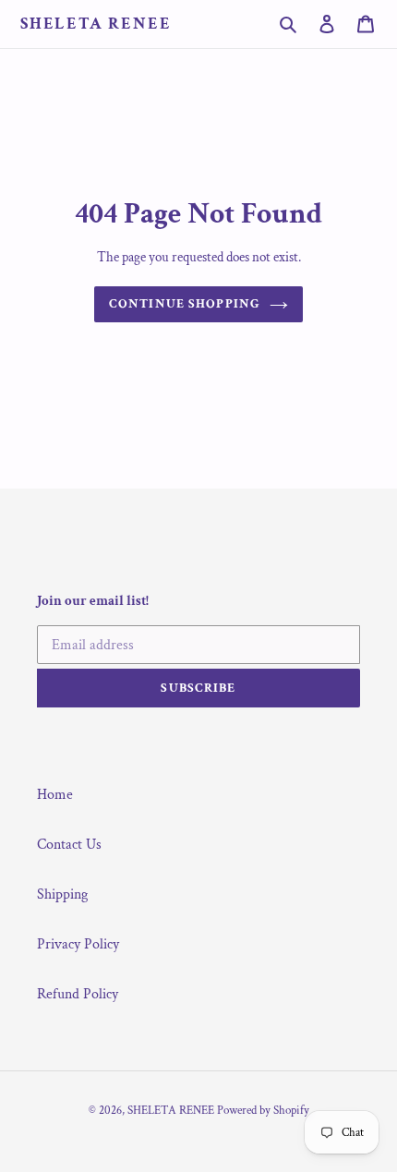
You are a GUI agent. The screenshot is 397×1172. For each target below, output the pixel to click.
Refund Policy (77, 994)
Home (55, 794)
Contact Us (69, 844)
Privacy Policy (78, 944)
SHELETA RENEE (95, 24)
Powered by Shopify (263, 1110)
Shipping (62, 894)
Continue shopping (184, 304)
